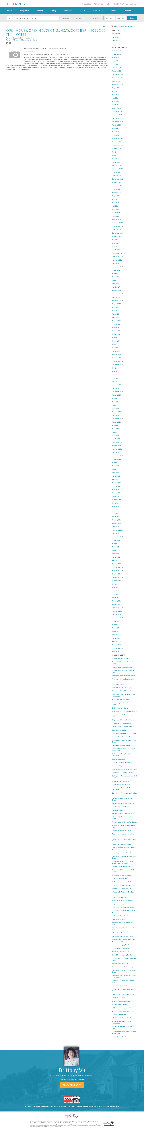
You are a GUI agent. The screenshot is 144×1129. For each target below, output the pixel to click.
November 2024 (117, 115)
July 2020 (115, 240)
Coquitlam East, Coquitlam (120, 781)
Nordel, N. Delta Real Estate (121, 951)
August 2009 (116, 621)
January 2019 (116, 290)
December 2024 (117, 111)
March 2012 (116, 516)
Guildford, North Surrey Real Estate (123, 882)
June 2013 (115, 466)
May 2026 (115, 61)
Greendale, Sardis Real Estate (122, 875)
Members (68, 10)
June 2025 (115, 94)
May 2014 (115, 432)
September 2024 (117, 121)
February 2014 (117, 442)
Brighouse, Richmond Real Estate (123, 720)
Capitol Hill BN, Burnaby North (122, 727)
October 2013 (116, 452)
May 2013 (115, 469)
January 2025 (116, 108)
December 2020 (117, 223)
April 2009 (115, 635)
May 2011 (115, 550)
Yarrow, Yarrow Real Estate (121, 1037)
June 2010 (115, 587)
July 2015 (115, 398)
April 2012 (115, 513)
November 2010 (117, 570)
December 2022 (117, 169)
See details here (29, 51)
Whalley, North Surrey (119, 1014)
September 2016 (117, 365)
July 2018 (115, 307)
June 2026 (115, 57)
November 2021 (117, 189)
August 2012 (116, 500)
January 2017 (116, 354)
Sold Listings (116, 44)
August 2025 (116, 88)
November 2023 (117, 138)
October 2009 (116, 614)
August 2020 (116, 236)
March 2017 (116, 351)
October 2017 (116, 331)
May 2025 (115, 98)
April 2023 (115, 159)
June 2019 (115, 277)
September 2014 (117, 419)
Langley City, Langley (119, 904)
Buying (40, 10)
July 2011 (115, 543)
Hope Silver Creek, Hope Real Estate (124, 885)
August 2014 (116, 422)
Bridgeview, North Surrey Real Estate (124, 711)
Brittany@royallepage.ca (122, 3)
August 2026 (116, 54)
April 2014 (115, 435)
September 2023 (117, 145)
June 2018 (115, 310)
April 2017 (115, 348)
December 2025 (117, 74)
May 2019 (115, 280)
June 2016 (115, 371)
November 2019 (117, 260)
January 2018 (116, 321)
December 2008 (117, 648)
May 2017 (115, 344)
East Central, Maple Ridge (120, 807)
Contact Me (98, 10)
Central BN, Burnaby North (121, 745)
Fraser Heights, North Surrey (121, 844)
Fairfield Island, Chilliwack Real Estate (124, 822)
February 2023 (117, 165)
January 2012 (116, 523)
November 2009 (117, 611)
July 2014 (115, 425)
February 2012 (117, 520)
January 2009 (116, 645)
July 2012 (115, 503)
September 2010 (117, 577)
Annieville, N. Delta (118, 684)
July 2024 (115, 128)
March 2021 (116, 213)
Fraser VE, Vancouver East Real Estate (124, 853)
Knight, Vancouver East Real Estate (123, 900)
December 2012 (117, 486)
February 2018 (117, 317)
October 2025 (116, 81)
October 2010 (116, 574)
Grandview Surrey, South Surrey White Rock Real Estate (122, 862)
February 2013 (117, 479)
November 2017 (117, 327)
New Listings (116, 37)
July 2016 (115, 368)
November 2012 (117, 489)
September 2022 (117, 179)
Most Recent (116, 51)
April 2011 (115, 554)
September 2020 (117, 233)
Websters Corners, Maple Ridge (122, 1008)
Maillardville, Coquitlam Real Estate (123, 916)
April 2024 (115, 135)
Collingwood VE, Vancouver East (122, 772)
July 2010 (115, 584)
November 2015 (117, 385)
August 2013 (116, 459)
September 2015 (117, 392)
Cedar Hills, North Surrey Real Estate (124, 733)
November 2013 (117, 449)
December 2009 (117, 608)
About (82, 10)
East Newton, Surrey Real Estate (123, 813)
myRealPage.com (72, 1116)
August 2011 (116, 540)
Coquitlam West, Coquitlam (121, 784)
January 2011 (116, 564)
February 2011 (117, 560)
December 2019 (117, 256)
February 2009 (117, 641)
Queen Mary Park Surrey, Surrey (122, 967)
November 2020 (117, 226)
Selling (53, 10)
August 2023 (116, 148)
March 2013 (116, 476)
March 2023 (116, 162)
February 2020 (117, 253)
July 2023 (115, 152)
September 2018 (117, 300)
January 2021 (116, 219)
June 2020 (115, 243)
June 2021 (115, 202)
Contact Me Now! (72, 1085)
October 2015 (116, 388)
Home (9, 10)
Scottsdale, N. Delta (118, 998)
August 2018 (116, 304)
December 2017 (117, 324)
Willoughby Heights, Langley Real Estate (24, 40)
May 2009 (115, 631)
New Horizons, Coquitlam (120, 948)
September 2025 (117, 84)
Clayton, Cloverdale (118, 759)
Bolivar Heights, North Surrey (121, 699)
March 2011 (116, 557)
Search (132, 18)
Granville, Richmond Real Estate (122, 866)
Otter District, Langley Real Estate (123, 955)
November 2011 (117, 530)
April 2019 (115, 283)
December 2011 (117, 527)
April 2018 (115, 314)
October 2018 (116, 297)
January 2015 (116, 412)
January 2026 (116, 71)
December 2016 (117, 358)
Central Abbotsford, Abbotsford (122, 737)
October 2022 (116, 175)
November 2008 (117, 651)
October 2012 (116, 493)
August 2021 (116, 196)
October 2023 (116, 142)
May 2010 (115, 591)
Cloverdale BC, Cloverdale (120, 766)
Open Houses (116, 40)
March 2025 (116, 105)
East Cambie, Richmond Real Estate (123, 803)
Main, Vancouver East (119, 919)
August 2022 (116, 182)
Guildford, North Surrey (119, 878)
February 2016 (117, 381)
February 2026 (117, 67)
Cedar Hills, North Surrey (120, 730)
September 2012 (117, 496)
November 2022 (117, 172)
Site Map (127, 10)
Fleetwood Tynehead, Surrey (121, 830)
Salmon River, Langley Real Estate (123, 994)
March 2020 (116, 250)
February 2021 (117, 216)
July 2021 (115, 199)
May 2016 (115, 375)
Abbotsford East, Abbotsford (121, 658)
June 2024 (115, 132)
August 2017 (116, 334)
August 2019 (116, 270)
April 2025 (115, 101)
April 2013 (115, 473)
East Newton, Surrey (119, 810)
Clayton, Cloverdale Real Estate (122, 762)
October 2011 (116, 533)
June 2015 (115, 402)
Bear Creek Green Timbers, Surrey (123, 691)
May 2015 (115, 405)
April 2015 (115, 408)
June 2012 (115, 506)
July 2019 (115, 273)
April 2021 (115, 209)
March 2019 (116, 287)
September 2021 (117, 192)
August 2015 (116, 395)
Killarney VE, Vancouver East (121, 888)
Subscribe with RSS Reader (123, 26)
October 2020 (116, 229)
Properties (24, 10)
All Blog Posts (116, 33)
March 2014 (116, 439)
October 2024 (116, 118)
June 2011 (115, 547)
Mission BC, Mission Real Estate (122, 936)
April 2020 (115, 246)
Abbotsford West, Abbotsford (122, 667)
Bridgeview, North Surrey (120, 708)
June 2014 (115, 429)
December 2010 (117, 567)
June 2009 (115, 628)
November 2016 (117, 361)
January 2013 (116, 483)
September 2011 (117, 537)
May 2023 (115, 155)
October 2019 (116, 263)
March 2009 (116, 638)
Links (113, 10)
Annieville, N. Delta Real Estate (122, 687)
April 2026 (115, 64)
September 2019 (117, 267)
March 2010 (116, 597)
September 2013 (117, 456)
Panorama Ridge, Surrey (120, 963)
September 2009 (117, 618)
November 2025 (117, 78)
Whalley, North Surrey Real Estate (123, 1018)
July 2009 (115, 624)
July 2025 (115, 91)
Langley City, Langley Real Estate (123, 907)
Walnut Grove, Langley (119, 1004)
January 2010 (116, 604)
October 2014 (116, 415)
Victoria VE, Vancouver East (121, 1001)
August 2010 (116, 581)
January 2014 (116, 446)
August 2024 (116, 125)
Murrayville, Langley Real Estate (122, 945)
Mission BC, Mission (118, 933)
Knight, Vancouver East (120, 897)
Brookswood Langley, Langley (121, 723)
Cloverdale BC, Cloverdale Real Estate (124, 769)
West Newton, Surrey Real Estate (123, 1011)
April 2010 (115, 594)
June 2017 (115, 341)
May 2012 (115, 510)
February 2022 (117, 186)
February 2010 (117, 601)
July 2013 (115, 462)
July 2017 (115, 337)
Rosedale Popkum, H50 (119, 986)
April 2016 (115, 378)
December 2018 (117, 294)
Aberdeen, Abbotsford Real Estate (123, 675)
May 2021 (115, 206)
